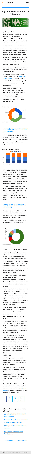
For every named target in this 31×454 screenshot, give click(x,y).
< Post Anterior (9, 440)
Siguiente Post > (22, 440)
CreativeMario (9, 2)
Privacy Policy (18, 452)
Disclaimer (25, 452)
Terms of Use (11, 452)
